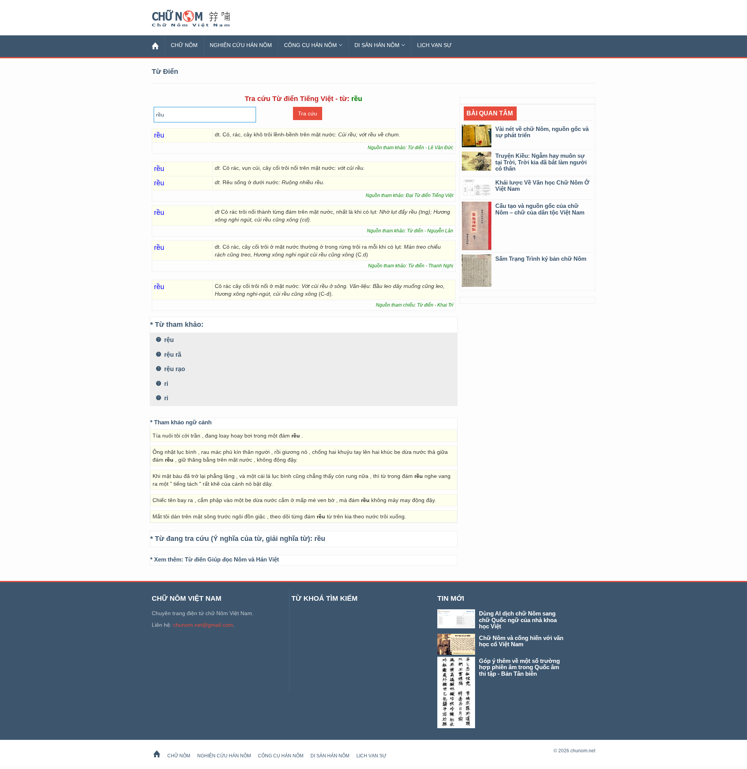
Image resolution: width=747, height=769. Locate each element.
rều (319, 538)
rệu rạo (174, 369)
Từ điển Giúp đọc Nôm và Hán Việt (232, 559)
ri (165, 383)
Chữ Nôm (200, 19)
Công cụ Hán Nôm (310, 45)
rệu (168, 340)
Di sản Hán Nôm (377, 45)
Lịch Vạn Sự (434, 45)
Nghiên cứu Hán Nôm (241, 45)
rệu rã (172, 354)
